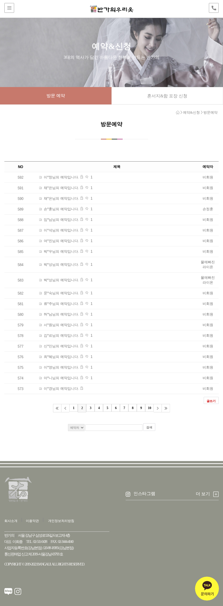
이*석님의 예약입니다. (61, 230)
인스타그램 (144, 493)
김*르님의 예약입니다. (61, 335)
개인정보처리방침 (61, 521)
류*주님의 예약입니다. (61, 304)
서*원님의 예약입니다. (61, 325)
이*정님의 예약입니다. (61, 177)
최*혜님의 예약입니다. (61, 357)
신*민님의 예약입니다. (61, 346)
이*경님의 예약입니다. (61, 389)
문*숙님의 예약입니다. (61, 293)
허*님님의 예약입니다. (61, 314)
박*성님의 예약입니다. (61, 264)
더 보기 (203, 494)
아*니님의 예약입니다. (61, 378)
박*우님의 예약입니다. (61, 251)
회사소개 (10, 521)
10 (149, 408)
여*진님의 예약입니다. (61, 241)
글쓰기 (211, 401)
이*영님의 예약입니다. (61, 367)
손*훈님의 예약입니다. (61, 209)
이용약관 (32, 521)
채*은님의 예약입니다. (61, 188)
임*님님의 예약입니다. (61, 220)
